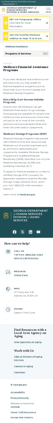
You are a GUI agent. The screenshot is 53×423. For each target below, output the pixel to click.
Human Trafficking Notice (23, 412)
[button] (45, 53)
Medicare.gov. (28, 194)
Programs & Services (18, 53)
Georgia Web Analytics (22, 417)
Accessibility (18, 392)
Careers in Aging (23, 366)
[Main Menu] (48, 10)
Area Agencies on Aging (28, 342)
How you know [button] (8, 4)
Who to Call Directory (26, 258)
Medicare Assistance (17, 46)
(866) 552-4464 (34, 254)
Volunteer (19, 372)
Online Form (21, 275)
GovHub (15, 406)
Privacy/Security (20, 398)
